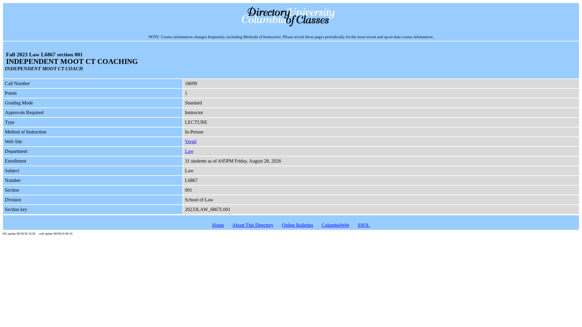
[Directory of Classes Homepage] (291, 25)
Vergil (190, 141)
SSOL (364, 225)
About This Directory (252, 225)
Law (189, 151)
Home (218, 225)
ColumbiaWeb (335, 225)
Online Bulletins (297, 225)
